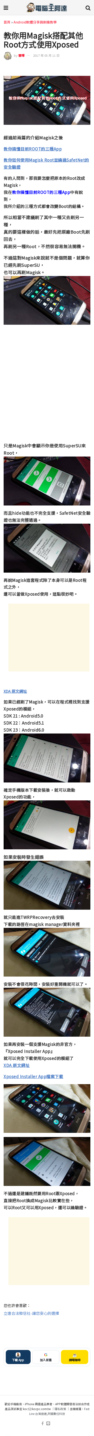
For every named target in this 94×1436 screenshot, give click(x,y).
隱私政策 (60, 1409)
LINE (86, 68)
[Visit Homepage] (46, 7)
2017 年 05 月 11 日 (46, 55)
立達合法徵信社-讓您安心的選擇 (31, 1313)
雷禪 (21, 55)
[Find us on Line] (48, 1423)
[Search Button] (88, 7)
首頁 (7, 22)
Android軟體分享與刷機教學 (35, 22)
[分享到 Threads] (77, 68)
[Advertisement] (48, 637)
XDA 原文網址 (15, 691)
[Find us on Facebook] (42, 1423)
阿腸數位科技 (56, 1414)
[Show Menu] (6, 7)
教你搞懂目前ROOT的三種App (33, 149)
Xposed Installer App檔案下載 (33, 1076)
